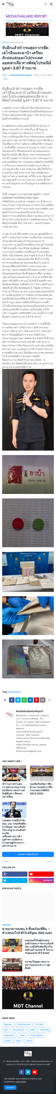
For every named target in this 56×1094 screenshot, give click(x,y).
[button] (3, 4)
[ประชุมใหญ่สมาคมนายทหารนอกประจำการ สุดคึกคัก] (12, 965)
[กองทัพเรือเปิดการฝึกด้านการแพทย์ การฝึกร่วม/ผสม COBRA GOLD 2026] (42, 773)
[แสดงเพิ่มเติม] (49, 700)
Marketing (44, 1030)
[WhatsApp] (24, 700)
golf (6, 1030)
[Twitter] (18, 700)
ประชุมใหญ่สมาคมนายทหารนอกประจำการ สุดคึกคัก (37, 964)
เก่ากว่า (49, 862)
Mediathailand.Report (29, 711)
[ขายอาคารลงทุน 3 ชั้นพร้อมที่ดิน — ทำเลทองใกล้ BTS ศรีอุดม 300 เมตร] (28, 907)
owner (22, 1035)
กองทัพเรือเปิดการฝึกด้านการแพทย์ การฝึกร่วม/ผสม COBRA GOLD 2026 (41, 789)
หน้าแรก (6, 42)
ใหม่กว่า (7, 862)
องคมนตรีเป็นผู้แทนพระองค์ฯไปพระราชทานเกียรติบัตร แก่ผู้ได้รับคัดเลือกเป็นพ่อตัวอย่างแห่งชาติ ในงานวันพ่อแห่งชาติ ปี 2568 (39, 946)
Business (8, 1024)
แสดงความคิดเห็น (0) (28, 854)
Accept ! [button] (10, 1087)
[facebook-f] (14, 874)
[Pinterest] (36, 700)
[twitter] (14, 880)
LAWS (32, 1030)
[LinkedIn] (30, 700)
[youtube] (41, 874)
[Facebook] (12, 700)
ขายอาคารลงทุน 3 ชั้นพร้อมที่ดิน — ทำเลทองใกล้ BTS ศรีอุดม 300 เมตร (27, 931)
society (7, 1041)
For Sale (39, 1024)
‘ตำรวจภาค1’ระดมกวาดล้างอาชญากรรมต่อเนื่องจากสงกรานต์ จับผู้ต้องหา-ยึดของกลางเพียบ (14, 790)
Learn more (21, 1081)
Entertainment (24, 1024)
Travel (29, 1041)
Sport (18, 1041)
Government (17, 42)
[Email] (42, 700)
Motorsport (9, 1035)
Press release (36, 1035)
